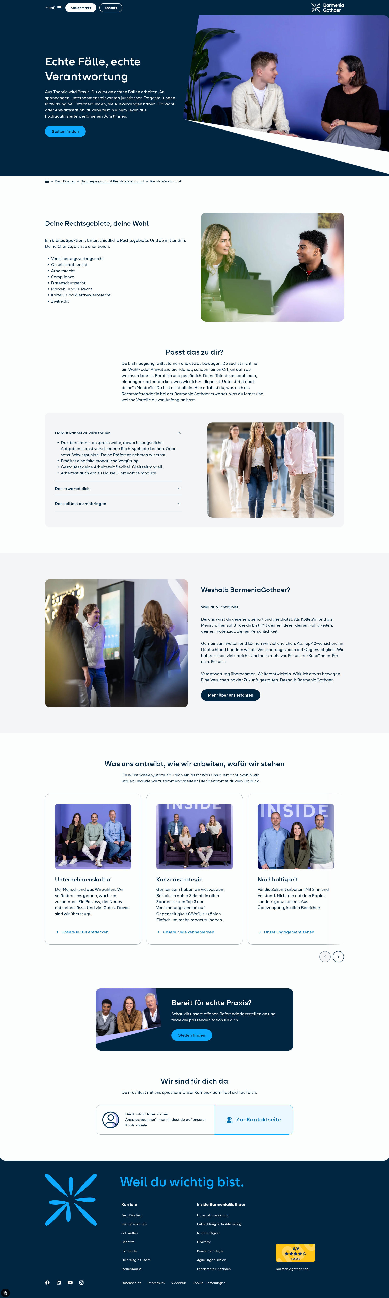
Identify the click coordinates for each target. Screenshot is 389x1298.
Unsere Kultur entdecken (84, 932)
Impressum (156, 1283)
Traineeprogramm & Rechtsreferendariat (112, 181)
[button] (118, 433)
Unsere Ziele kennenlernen (188, 932)
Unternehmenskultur (213, 1215)
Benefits (127, 1242)
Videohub (178, 1283)
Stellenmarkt (131, 1269)
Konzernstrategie (210, 1251)
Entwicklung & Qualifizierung (219, 1224)
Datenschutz (131, 1283)
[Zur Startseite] (327, 7)
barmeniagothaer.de (292, 1269)
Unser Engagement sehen (289, 932)
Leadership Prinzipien (214, 1269)
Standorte (129, 1251)
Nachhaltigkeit (208, 1233)
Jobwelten (129, 1233)
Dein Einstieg (65, 181)
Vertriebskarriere (134, 1224)
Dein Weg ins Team (136, 1260)
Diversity (204, 1242)
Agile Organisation (211, 1260)
